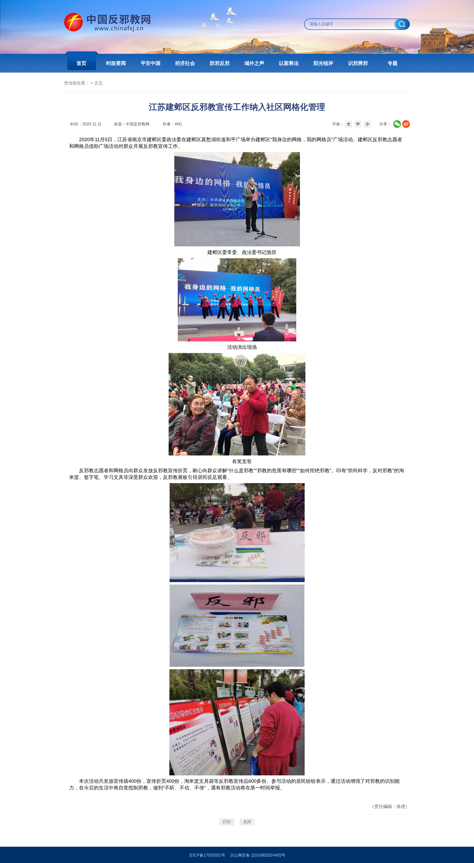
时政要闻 (116, 63)
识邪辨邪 (358, 63)
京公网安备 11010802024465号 (257, 855)
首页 (81, 63)
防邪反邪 (220, 63)
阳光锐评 (323, 63)
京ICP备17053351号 (207, 855)
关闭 (247, 822)
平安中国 (150, 63)
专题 (392, 63)
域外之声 (254, 63)
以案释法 (289, 63)
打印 (227, 822)
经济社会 (185, 63)
